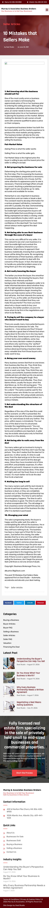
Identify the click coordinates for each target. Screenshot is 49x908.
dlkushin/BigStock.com (15, 571)
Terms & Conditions (11, 899)
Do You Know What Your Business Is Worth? (28, 674)
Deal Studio (20, 905)
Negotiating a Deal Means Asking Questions (29, 703)
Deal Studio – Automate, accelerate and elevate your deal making (23, 578)
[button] (47, 10)
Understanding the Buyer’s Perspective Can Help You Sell (31, 660)
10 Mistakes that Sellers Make (25, 575)
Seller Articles (11, 24)
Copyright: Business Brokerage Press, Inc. (23, 566)
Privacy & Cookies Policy (30, 899)
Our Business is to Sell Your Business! (16, 11)
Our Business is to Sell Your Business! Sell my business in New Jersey (18, 794)
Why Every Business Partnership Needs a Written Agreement (30, 690)
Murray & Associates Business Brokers (18, 8)
